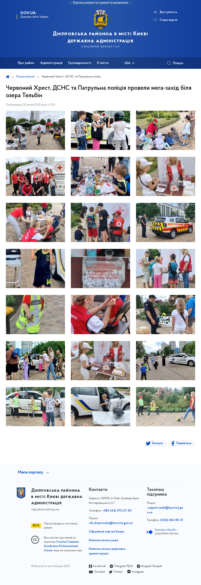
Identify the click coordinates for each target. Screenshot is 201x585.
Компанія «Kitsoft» (165, 530)
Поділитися (183, 443)
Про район (26, 63)
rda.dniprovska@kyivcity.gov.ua (111, 523)
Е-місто (103, 63)
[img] (35, 130)
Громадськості (79, 63)
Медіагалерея (25, 76)
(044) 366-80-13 (171, 520)
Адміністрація (51, 63)
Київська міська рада (103, 540)
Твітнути (157, 443)
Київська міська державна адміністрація (107, 551)
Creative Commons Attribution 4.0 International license (61, 546)
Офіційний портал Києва (106, 531)
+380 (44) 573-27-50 (117, 510)
